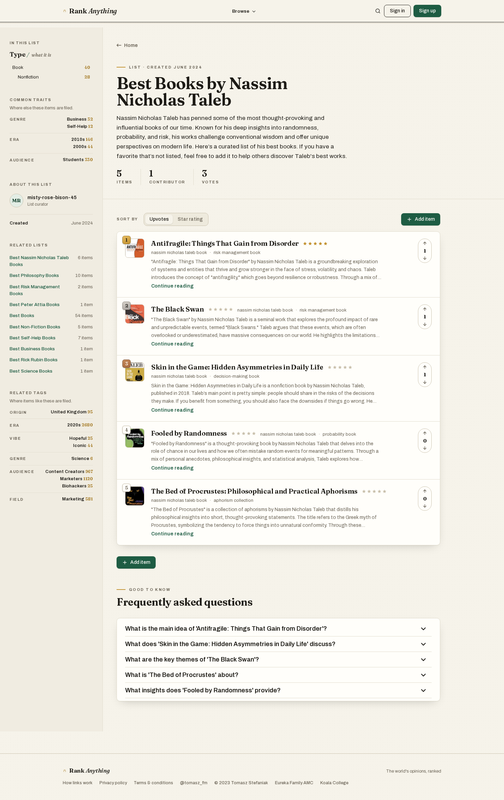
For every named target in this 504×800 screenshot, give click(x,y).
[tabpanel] (278, 388)
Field (17, 499)
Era (15, 139)
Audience (22, 160)
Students (78, 159)
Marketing (77, 498)
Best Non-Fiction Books (35, 326)
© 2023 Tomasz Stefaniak (241, 782)
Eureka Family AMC (294, 782)
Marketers (76, 478)
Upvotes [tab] (159, 219)
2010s (82, 139)
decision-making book (237, 376)
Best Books (22, 315)
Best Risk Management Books (35, 290)
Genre (18, 119)
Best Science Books (31, 371)
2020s (80, 424)
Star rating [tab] (190, 219)
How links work (78, 782)
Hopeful (81, 438)
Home (131, 45)
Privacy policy (113, 782)
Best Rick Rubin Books (34, 359)
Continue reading (172, 286)
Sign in (397, 10)
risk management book (237, 252)
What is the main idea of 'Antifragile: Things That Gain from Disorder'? (226, 628)
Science (82, 458)
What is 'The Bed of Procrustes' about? (182, 674)
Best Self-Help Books (33, 337)
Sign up (427, 10)
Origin (18, 412)
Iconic (83, 445)
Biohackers (77, 485)
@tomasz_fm (193, 782)
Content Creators (69, 471)
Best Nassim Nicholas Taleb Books (39, 261)
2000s (83, 146)
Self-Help (80, 126)
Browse (240, 11)
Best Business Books (32, 348)
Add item (425, 219)
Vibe (15, 438)
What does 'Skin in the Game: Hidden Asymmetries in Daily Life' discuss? (230, 644)
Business (80, 119)
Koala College (334, 782)
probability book (339, 434)
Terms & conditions (153, 782)
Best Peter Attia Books (35, 304)
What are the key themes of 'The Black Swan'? (192, 659)
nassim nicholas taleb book (179, 252)
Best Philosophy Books (34, 275)
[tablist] (176, 219)
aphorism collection (233, 500)
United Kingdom (72, 411)
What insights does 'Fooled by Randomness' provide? (203, 690)
